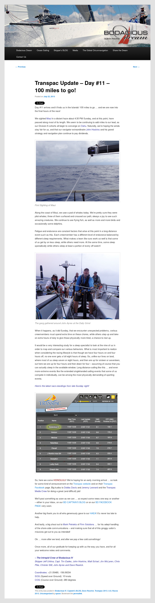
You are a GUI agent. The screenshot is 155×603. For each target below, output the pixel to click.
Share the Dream (120, 50)
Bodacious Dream (24, 50)
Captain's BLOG (74, 590)
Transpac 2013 (101, 590)
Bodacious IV (60, 590)
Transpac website (82, 483)
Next (136, 66)
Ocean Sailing (43, 50)
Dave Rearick (88, 590)
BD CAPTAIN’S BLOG (74, 502)
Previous (21, 66)
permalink (77, 593)
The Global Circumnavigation (95, 50)
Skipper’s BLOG (61, 50)
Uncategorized (46, 593)
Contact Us (21, 56)
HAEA (93, 513)
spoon (58, 593)
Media (75, 50)
